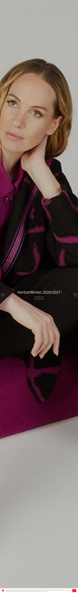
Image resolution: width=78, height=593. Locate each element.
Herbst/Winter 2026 (38, 560)
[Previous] (2, 294)
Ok (74, 590)
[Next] (75, 294)
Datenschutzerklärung (44, 591)
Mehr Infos (69, 590)
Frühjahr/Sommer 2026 (39, 560)
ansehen (39, 298)
